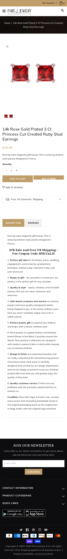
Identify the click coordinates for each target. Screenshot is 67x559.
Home (7, 23)
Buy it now (48, 179)
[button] (63, 10)
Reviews (33, 223)
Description (13, 223)
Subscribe (33, 471)
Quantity (7, 164)
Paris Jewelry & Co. (41, 546)
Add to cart (18, 179)
